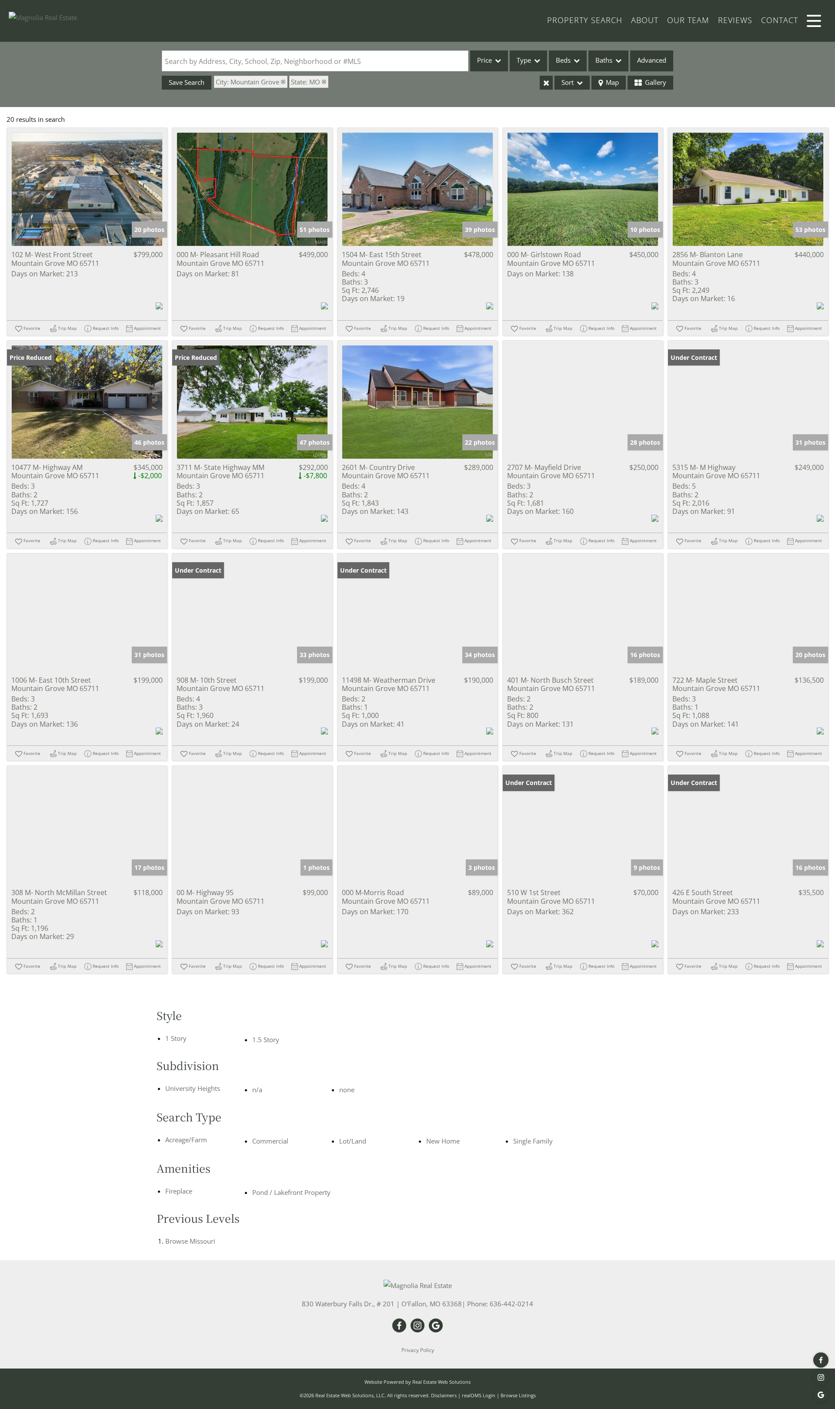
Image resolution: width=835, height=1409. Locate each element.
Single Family (533, 1141)
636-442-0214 (511, 1303)
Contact (779, 20)
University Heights (192, 1088)
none (346, 1089)
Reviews (735, 20)
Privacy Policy (417, 1350)
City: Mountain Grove (247, 81)
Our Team (688, 20)
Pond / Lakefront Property (291, 1192)
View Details (87, 189)
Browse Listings (518, 1395)
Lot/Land (352, 1141)
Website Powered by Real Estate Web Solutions (417, 1382)
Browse (190, 1241)
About (644, 20)
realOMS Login (478, 1395)
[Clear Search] (546, 83)
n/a (257, 1089)
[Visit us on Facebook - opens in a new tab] (820, 1360)
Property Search (584, 20)
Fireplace (178, 1191)
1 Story (176, 1038)
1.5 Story (265, 1039)
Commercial (270, 1141)
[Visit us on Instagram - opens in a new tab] (820, 1377)
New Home (443, 1141)
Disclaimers (444, 1395)
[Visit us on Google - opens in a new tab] (820, 1394)
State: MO (305, 81)
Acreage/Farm (186, 1139)
